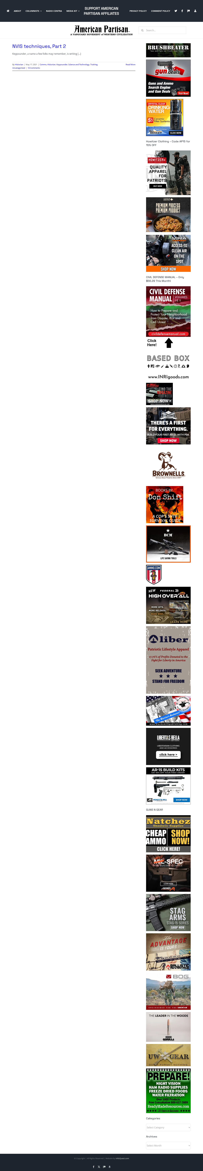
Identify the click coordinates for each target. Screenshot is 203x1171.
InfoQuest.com (122, 1158)
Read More (130, 64)
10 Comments (34, 68)
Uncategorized (18, 68)
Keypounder (61, 64)
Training (93, 64)
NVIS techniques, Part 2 (39, 46)
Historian (19, 64)
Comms (43, 64)
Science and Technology (78, 64)
